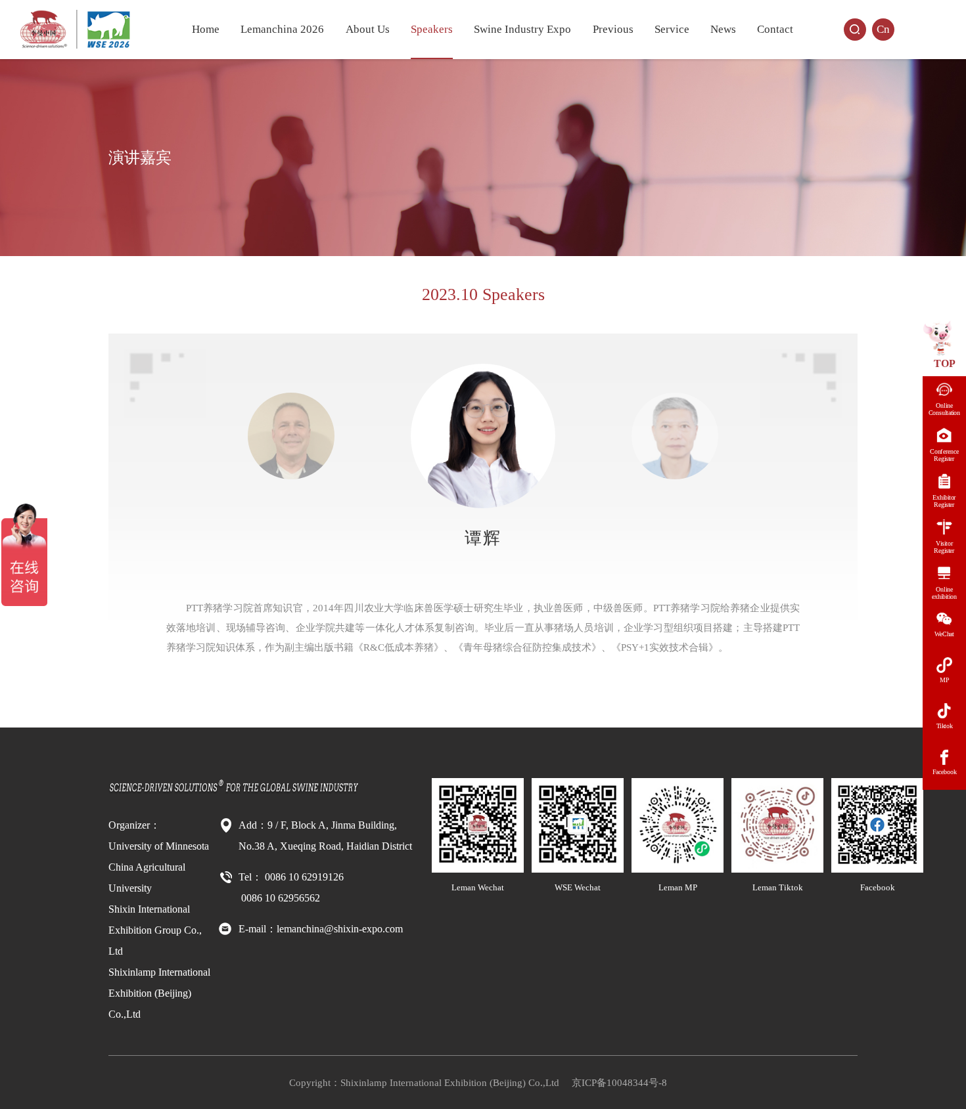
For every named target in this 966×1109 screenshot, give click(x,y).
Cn (883, 29)
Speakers (432, 29)
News (723, 29)
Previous (613, 29)
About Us (368, 29)
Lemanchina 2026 (282, 29)
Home (205, 29)
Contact (775, 29)
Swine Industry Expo (522, 29)
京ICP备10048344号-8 (619, 1082)
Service (672, 29)
